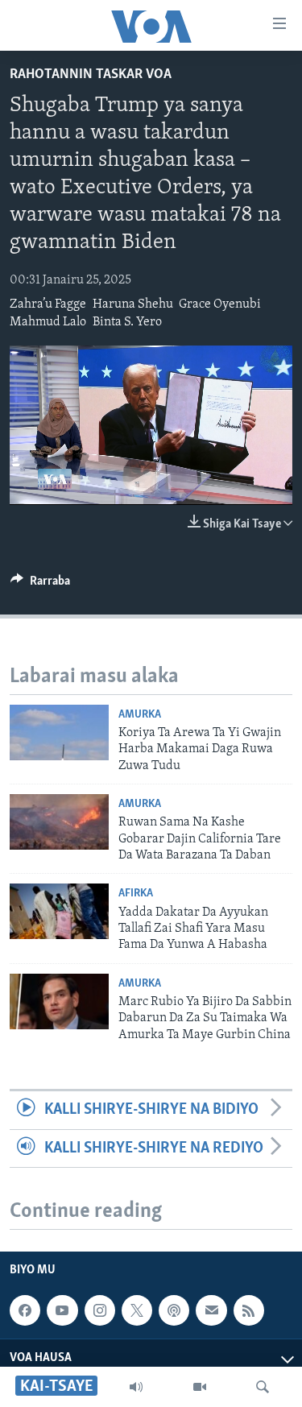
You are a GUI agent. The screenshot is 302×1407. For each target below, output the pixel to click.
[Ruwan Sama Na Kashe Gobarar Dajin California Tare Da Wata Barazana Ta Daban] (59, 822)
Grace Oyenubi (220, 304)
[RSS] (249, 1310)
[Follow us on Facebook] (25, 1310)
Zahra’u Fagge (48, 304)
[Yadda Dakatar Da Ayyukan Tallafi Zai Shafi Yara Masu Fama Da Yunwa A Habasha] (59, 911)
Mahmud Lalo (48, 322)
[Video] (200, 1387)
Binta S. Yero (127, 322)
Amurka (139, 715)
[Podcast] (174, 1310)
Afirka (135, 894)
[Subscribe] (211, 1310)
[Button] (40, 584)
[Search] (262, 1387)
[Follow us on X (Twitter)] (137, 1310)
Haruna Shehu (133, 304)
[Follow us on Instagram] (100, 1310)
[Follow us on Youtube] (62, 1310)
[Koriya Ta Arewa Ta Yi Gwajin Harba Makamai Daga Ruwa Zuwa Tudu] (59, 732)
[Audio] (136, 1387)
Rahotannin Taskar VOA (91, 75)
